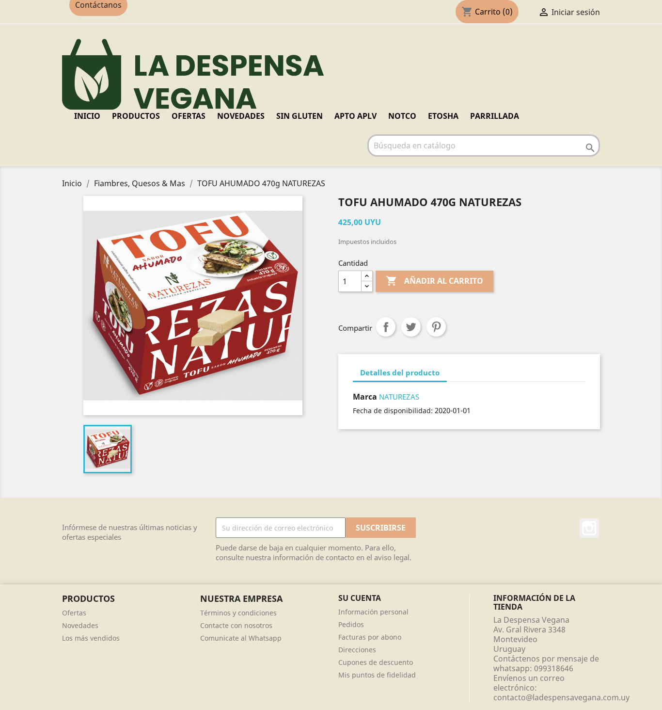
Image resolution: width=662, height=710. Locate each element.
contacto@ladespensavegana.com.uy (561, 697)
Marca (365, 397)
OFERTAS (188, 116)
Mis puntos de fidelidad (377, 674)
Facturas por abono (369, 637)
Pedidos (351, 624)
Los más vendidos (91, 638)
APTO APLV (355, 116)
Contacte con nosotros (236, 625)
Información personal (373, 611)
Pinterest (436, 327)
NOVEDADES (241, 116)
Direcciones (357, 649)
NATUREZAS (399, 397)
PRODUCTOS (136, 116)
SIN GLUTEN (299, 116)
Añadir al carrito (434, 281)
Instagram (589, 528)
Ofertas (74, 612)
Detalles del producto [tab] (400, 372)
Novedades (80, 625)
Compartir (385, 327)
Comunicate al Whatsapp (241, 638)
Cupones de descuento (375, 662)
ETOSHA (443, 116)
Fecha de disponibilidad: (393, 410)
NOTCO (402, 116)
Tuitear (411, 327)
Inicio (87, 116)
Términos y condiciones (238, 612)
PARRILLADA (494, 116)
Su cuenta (359, 598)
